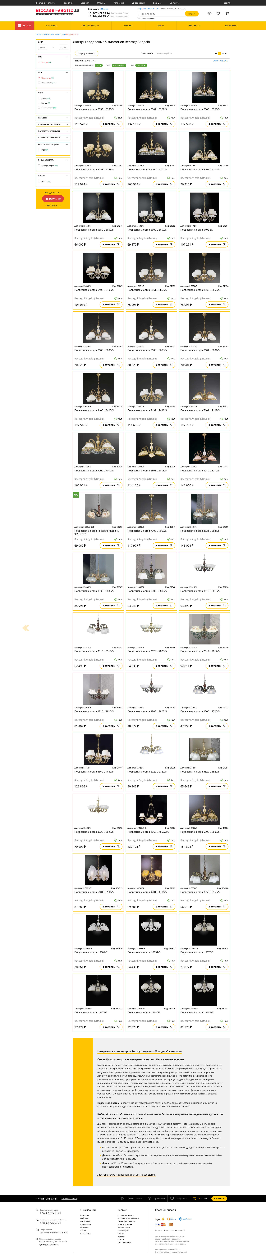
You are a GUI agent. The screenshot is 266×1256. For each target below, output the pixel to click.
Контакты (174, 2)
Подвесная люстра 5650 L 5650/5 (94, 229)
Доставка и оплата (45, 2)
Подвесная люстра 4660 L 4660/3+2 (148, 831)
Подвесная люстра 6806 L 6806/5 (200, 831)
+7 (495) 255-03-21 (108, 15)
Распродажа (85, 1224)
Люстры (60, 34)
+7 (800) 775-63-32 (108, 12)
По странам (85, 1221)
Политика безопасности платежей (170, 1230)
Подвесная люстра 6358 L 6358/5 (94, 109)
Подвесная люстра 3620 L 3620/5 (94, 831)
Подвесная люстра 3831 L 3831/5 (200, 530)
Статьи (121, 1239)
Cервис (122, 1210)
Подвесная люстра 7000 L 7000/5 (94, 470)
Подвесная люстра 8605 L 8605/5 (147, 350)
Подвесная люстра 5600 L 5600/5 (147, 229)
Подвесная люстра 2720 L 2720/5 (147, 771)
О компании (88, 1210)
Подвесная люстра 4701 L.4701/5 (147, 892)
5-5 (98, 65)
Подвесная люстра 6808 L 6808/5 (147, 470)
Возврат (85, 2)
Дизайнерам (138, 2)
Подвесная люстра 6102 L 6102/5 (200, 169)
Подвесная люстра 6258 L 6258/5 (94, 169)
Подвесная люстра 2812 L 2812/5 (200, 651)
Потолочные (48, 83)
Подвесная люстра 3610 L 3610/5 (200, 591)
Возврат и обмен (125, 1224)
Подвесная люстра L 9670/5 (196, 952)
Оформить (219, 1199)
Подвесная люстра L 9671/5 (90, 1012)
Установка (119, 2)
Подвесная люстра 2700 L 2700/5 (200, 711)
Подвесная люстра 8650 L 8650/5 (200, 290)
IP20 (44, 150)
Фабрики (84, 1218)
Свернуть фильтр (86, 53)
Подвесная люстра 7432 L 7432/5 (147, 410)
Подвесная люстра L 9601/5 (90, 952)
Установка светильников (128, 1218)
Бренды (157, 2)
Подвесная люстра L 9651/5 (143, 952)
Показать (51, 199)
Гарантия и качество (126, 1221)
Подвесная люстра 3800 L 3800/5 (147, 591)
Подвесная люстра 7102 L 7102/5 (200, 410)
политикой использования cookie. (171, 1244)
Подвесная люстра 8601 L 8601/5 (200, 350)
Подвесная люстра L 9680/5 (143, 1012)
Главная (40, 34)
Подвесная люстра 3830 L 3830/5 (94, 591)
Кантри (45, 103)
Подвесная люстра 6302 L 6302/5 (147, 109)
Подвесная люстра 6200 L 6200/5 (147, 169)
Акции (83, 1230)
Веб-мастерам (124, 1227)
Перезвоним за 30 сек (148, 8)
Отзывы (101, 2)
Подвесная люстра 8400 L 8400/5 (94, 410)
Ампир (45, 98)
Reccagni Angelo (49, 165)
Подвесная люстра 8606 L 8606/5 (94, 350)
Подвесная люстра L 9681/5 (196, 1012)
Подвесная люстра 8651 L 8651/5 (147, 290)
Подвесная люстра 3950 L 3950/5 (200, 892)
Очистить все (220, 61)
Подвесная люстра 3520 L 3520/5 (200, 771)
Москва (104, 9)
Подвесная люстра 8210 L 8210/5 (200, 470)
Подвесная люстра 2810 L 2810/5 (94, 711)
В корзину (109, 124)
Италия (46, 181)
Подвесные (118, 65)
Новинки (84, 1227)
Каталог (27, 25)
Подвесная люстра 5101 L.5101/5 (94, 892)
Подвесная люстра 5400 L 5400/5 (94, 290)
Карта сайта (85, 1233)
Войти (227, 3)
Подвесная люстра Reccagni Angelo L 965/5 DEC (96, 532)
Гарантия (67, 2)
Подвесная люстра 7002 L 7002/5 (147, 530)
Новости (121, 1236)
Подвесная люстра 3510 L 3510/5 (94, 651)
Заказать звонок (69, 1198)
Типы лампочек (124, 1242)
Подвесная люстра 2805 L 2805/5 (147, 711)
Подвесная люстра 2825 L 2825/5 (147, 651)
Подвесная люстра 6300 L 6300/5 (200, 109)
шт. (200, 1198)
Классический (48, 108)
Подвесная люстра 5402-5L (196, 229)
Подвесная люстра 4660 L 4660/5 (94, 771)
